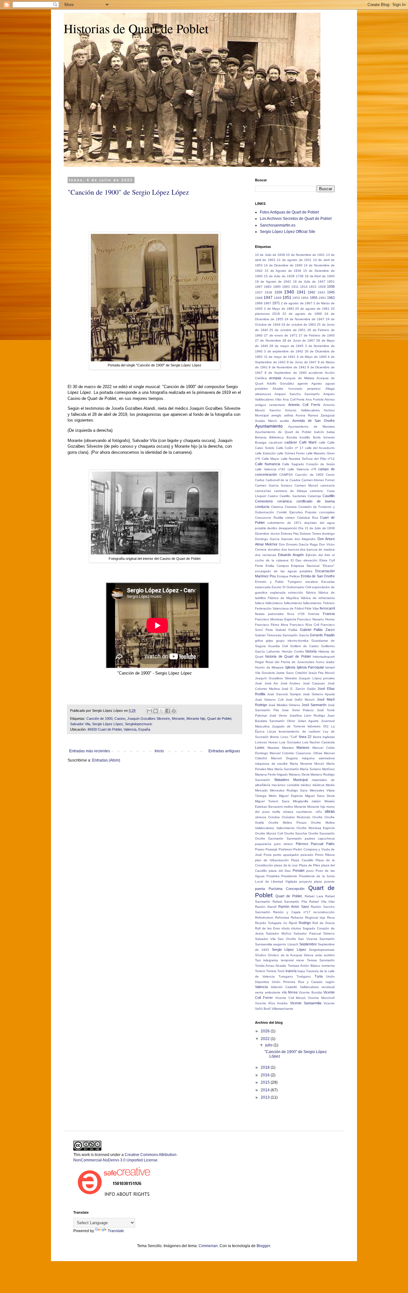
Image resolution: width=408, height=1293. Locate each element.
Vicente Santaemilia (305, 1003)
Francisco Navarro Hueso (316, 619)
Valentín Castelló (284, 987)
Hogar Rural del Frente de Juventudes (284, 662)
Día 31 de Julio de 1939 (316, 528)
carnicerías (263, 491)
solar (318, 955)
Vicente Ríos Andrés (271, 1003)
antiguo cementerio (270, 405)
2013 (266, 1097)
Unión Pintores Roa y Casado (297, 982)
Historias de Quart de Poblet (136, 28)
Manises (303, 747)
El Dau (296, 560)
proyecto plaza (310, 881)
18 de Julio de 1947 (309, 281)
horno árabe (325, 662)
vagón (330, 982)
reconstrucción (324, 912)
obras (330, 811)
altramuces (263, 394)
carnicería (327, 485)
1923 (313, 286)
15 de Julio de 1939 (279, 276)
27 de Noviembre (268, 340)
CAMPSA (286, 474)
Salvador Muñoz (278, 933)
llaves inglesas (324, 737)
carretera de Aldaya (290, 491)
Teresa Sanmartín (321, 960)
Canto (330, 474)
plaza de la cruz (286, 865)
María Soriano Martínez (317, 769)
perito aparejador (286, 854)
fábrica (311, 592)
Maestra (273, 747)
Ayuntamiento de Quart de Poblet (283, 432)
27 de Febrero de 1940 (317, 335)
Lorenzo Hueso (266, 742)
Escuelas (328, 581)
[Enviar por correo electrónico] (149, 711)
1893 (286, 286)
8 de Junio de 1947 (302, 362)
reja (322, 917)
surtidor (329, 955)
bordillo (305, 437)
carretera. (317, 491)
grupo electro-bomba (292, 640)
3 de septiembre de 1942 (283, 351)
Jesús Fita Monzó (321, 673)
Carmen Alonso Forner (318, 480)
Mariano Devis (299, 774)
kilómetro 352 (318, 726)
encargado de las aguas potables (283, 571)
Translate (116, 1231)
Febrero (329, 603)
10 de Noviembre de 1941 (305, 254)
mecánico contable (286, 785)
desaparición (288, 528)
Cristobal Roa (307, 517)
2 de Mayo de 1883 (279, 308)
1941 (301, 292)
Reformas (282, 917)
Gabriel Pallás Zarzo (317, 630)
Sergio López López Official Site (287, 231)
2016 (266, 1075)
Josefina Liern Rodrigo (307, 715)
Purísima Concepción (287, 889)
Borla (317, 437)
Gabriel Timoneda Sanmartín (276, 635)
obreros (260, 817)
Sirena (308, 955)
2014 (266, 1090)
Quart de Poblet (219, 718)
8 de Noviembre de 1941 (287, 367)
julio (269, 1045)
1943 (321, 292)
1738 (299, 276)
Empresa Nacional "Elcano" (313, 565)
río (285, 923)
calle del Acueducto (320, 448)
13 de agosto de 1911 (294, 260)
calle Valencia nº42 (270, 469)
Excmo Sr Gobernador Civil (291, 587)
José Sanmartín (314, 705)
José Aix (271, 683)
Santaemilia (263, 944)
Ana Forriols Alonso (320, 399)
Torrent (260, 971)
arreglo (276, 415)
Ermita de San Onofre (318, 576)
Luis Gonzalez (290, 742)
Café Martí (308, 442)
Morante (178, 718)
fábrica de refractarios (318, 598)
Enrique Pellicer (288, 576)
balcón (319, 432)
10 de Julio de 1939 (270, 254)
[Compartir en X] (161, 711)
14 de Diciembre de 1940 (283, 265)
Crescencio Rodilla (269, 517)
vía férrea (289, 992)
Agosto (316, 383)
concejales (327, 512)
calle (322, 442)
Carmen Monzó (306, 485)
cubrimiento (275, 522)
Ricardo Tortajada (268, 923)
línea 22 (305, 737)
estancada (263, 587)
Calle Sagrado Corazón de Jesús (308, 464)
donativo (274, 549)
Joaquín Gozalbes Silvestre (148, 718)
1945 (331, 292)
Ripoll (293, 923)
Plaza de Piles (309, 865)
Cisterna (277, 507)
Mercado (261, 790)
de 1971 (294, 522)
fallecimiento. (312, 603)
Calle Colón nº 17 (289, 448)
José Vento (278, 715)
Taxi (258, 960)
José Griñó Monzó (300, 699)
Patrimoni (285, 849)
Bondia (292, 437)
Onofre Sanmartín (321, 833)
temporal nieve (292, 960)
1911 (295, 286)
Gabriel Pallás (286, 630)
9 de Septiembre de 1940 (286, 372)
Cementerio (264, 501)
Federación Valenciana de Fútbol (279, 608)
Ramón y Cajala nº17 (291, 912)
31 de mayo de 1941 (280, 356)
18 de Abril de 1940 (320, 276)
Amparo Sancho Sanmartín (297, 394)
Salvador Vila (80, 724)
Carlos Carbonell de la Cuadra (277, 480)
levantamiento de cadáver (299, 731)
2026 (266, 1031)
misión (316, 801)
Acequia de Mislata (298, 378)
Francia (329, 614)
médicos (318, 785)
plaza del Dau (280, 870)
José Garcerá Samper (284, 694)
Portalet (298, 870)
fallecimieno (274, 603)
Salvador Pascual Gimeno (314, 933)
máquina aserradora (318, 758)
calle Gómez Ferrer (291, 453)
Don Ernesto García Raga (298, 544)
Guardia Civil (278, 646)
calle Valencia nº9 (302, 469)
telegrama (270, 960)
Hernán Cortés (293, 651)
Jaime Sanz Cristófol (291, 673)
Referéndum (264, 917)
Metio (273, 796)
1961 (322, 298)
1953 (296, 298)
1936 (331, 286)
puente (329, 881)
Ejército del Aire (318, 555)
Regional (311, 917)
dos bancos (290, 549)
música (288, 811)
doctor (275, 533)
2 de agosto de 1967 (296, 303)
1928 (322, 286)
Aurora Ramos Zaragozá (315, 415)
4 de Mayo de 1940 (312, 356)
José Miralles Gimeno (284, 705)
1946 (259, 298)
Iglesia (290, 667)
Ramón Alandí (266, 906)
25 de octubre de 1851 (287, 330)
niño (319, 811)
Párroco (302, 844)
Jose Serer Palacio (298, 710)
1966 (259, 303)
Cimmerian (208, 1246)
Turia (319, 976)
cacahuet (275, 442)
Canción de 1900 (99, 718)
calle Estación (265, 453)
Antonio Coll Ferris (304, 405)
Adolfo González (280, 383)
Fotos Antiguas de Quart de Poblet (289, 212)
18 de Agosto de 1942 (273, 281)
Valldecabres (309, 987)
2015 (266, 1082)
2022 (266, 1039)
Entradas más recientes (89, 751)
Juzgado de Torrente (288, 726)
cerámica (284, 501)
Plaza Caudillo (302, 860)
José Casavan (314, 683)
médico (306, 785)
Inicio (159, 751)
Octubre (274, 817)
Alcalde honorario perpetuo (297, 388)
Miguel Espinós (290, 796)
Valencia (261, 987)
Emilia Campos (277, 565)
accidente (316, 372)
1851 (331, 281)
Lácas (271, 731)
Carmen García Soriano (273, 485)
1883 (268, 286)
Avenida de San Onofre (313, 421)
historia (311, 651)
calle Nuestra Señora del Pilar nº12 (308, 458)
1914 (304, 286)
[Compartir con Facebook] (167, 711)
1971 (276, 303)
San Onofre (287, 939)
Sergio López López (107, 724)
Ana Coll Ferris (294, 399)
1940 (289, 291)
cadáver (290, 442)
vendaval (328, 987)
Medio (330, 785)
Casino (119, 718)
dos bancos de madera (317, 549)
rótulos (296, 928)
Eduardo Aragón (291, 555)
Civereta (291, 507)
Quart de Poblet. (289, 896)
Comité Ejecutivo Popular (297, 512)
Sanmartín (327, 939)
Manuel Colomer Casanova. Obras (296, 753)
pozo (310, 870)
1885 (277, 286)
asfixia (288, 415)
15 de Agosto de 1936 (283, 270)
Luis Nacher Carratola (318, 742)
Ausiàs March (266, 421)
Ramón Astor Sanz (293, 906)
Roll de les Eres (267, 928)
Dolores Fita (290, 533)
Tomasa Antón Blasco (304, 965)
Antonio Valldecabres (302, 410)
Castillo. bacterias (293, 496)
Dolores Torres (310, 533)
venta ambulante (267, 992)
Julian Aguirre (308, 721)
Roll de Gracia (323, 923)
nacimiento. (304, 811)
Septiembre (308, 944)
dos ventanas (265, 555)
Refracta (297, 917)
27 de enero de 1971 (280, 335)
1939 (278, 292)
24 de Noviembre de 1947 (304, 319)
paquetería (263, 844)
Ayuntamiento (269, 426)
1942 (311, 292)
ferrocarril (327, 608)
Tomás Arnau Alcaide (270, 965)
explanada (278, 592)
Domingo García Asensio (274, 539)
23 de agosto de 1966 (302, 313)
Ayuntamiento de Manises (311, 426)
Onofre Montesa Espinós (315, 828)
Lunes (260, 747)
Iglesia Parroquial (310, 667)
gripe (269, 640)
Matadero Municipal (291, 780)
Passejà (271, 849)
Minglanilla (300, 801)
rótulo (285, 928)
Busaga (260, 442)
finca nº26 (296, 614)
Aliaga (330, 388)
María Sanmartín (286, 769)
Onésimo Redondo (296, 817)
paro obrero (283, 844)
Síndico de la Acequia (285, 955)
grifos (259, 640)
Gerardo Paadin (322, 635)
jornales (329, 678)
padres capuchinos (320, 838)
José (258, 683)
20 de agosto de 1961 (312, 308)
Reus (331, 917)
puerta (260, 889)
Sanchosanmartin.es (277, 225)
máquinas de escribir (271, 763)
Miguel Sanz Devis (320, 796)
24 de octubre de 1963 (298, 324)
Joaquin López (310, 678)
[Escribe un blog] (155, 711)
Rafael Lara (314, 896)
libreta (274, 737)
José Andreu (290, 683)
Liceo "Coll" (289, 737)
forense (313, 614)
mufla (276, 811)
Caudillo (329, 496)
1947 (268, 297)
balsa (331, 432)
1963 (331, 298)
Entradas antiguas (224, 751)
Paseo (260, 849)
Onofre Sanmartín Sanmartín (278, 838)
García (304, 635)
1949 (277, 298)
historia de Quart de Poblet (287, 656)
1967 (267, 303)
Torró (281, 971)
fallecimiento (293, 603)
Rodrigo (305, 923)
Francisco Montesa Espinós (275, 619)
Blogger (263, 1246)
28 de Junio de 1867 (298, 340)
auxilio (284, 421)
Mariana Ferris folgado (271, 774)
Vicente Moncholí (321, 998)
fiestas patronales (269, 614)
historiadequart (324, 656)
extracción (295, 592)
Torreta (271, 971)
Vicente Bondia (310, 992)
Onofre (317, 817)
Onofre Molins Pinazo (287, 822)
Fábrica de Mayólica (283, 598)
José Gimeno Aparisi (319, 694)
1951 (286, 297)
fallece (260, 603)
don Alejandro (305, 539)
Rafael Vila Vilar (322, 901)
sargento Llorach (285, 944)
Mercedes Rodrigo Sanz (289, 790)
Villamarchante (282, 1008)
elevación (310, 560)
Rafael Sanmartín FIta (290, 901)
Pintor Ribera (325, 854)
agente (302, 383)
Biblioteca (276, 437)
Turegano (286, 976)
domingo (328, 533)
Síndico (260, 955)
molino (288, 806)
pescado (307, 854)
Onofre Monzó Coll (269, 833)
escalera (311, 581)
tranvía (291, 971)
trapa (301, 971)
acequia (275, 378)
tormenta (328, 965)
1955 (313, 298)
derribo (272, 528)
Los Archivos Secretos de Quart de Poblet (296, 218)
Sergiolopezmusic (138, 724)
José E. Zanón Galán (298, 688)
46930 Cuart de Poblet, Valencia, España (118, 729)
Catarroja (314, 496)
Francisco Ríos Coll (304, 624)
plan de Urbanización (272, 860)
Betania (260, 437)
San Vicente (307, 939)
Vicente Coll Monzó (290, 998)
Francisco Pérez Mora (271, 624)
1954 (305, 298)
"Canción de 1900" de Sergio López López (128, 192)
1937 (259, 292)
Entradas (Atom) (106, 760)
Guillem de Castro (304, 646)
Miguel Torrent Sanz (272, 801)
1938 (268, 292)
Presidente (289, 876)
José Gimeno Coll (269, 699)
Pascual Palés (323, 844)
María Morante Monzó (307, 763)
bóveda (329, 437)
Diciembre (262, 533)
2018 (276, 313)
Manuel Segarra (284, 758)
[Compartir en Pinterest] (174, 711)
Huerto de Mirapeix (269, 667)
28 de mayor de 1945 (286, 346)
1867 (259, 286)
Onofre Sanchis (295, 833)
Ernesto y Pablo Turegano (278, 581)
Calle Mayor (271, 458)
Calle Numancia (267, 464)
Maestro (288, 747)
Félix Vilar (312, 608)
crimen (290, 517)
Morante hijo (195, 718)
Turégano (303, 976)
